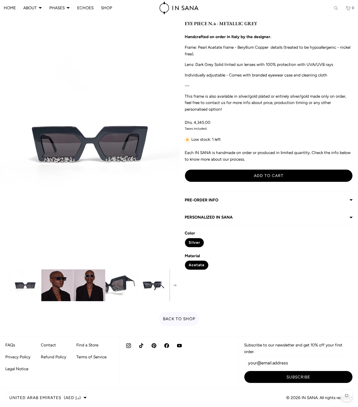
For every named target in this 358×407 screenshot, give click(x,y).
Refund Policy (53, 356)
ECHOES (85, 7)
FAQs (10, 344)
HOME (10, 7)
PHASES (57, 7)
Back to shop (179, 318)
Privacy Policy (17, 356)
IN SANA (310, 397)
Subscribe (298, 376)
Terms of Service (91, 356)
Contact (48, 344)
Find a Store (87, 344)
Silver (194, 242)
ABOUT (30, 7)
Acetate (197, 265)
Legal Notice (16, 368)
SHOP (106, 7)
